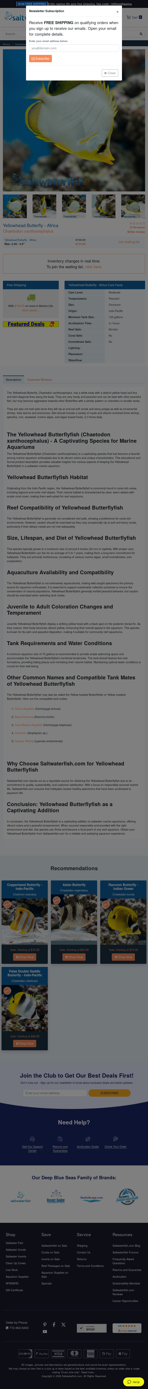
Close (111, 73)
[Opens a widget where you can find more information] (133, 1382)
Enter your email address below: (48, 41)
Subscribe (42, 58)
